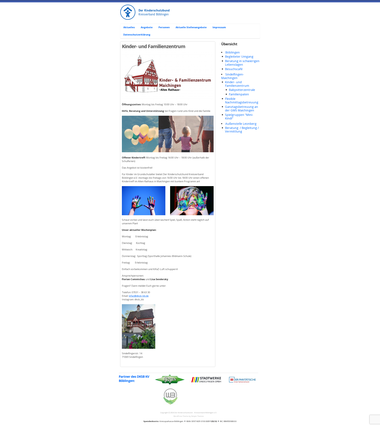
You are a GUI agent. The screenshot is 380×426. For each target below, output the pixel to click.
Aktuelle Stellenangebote (191, 27)
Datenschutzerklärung (136, 34)
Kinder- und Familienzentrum (237, 84)
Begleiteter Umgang (239, 57)
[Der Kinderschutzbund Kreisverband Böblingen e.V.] (191, 16)
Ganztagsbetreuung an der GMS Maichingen (241, 108)
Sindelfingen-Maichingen (232, 76)
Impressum (219, 27)
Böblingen (232, 52)
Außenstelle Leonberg (240, 124)
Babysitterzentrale (242, 90)
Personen (164, 27)
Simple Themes (197, 416)
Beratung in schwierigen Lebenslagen (242, 63)
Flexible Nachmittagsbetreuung (241, 100)
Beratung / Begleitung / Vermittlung (242, 129)
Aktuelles (129, 27)
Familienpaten (239, 94)
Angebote (147, 27)
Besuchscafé (234, 69)
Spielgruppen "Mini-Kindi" (239, 116)
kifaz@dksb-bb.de (139, 296)
